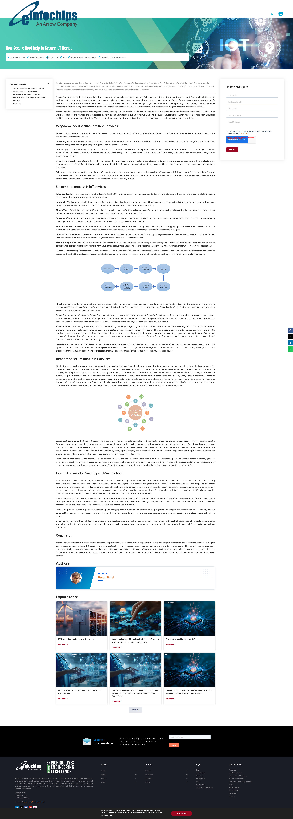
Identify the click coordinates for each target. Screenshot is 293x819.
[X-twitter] (21, 807)
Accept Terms (182, 813)
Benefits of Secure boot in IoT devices (26, 94)
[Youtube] (30, 807)
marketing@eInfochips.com (34, 802)
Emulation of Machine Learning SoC (180, 639)
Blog (64, 57)
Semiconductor (121, 57)
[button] (272, 14)
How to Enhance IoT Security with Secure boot (29, 97)
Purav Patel (53, 57)
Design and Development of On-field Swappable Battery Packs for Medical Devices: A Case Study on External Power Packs (135, 693)
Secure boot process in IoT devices (25, 91)
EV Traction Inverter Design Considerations (76, 639)
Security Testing (91, 57)
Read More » (63, 644)
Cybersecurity (79, 57)
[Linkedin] (17, 807)
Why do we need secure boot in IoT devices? (29, 88)
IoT (72, 57)
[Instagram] (35, 807)
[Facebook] (26, 807)
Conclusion (17, 100)
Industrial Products (108, 57)
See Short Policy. (107, 816)
